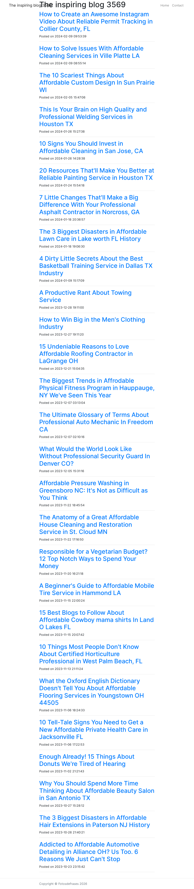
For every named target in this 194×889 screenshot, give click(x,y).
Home (164, 5)
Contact (178, 5)
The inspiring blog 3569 (30, 5)
